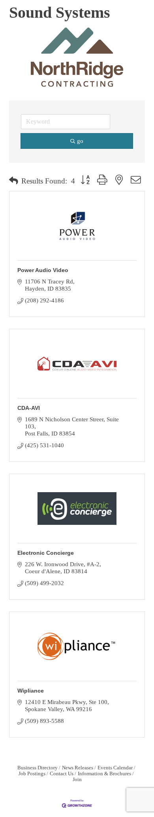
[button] (13, 181)
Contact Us (61, 773)
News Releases (77, 768)
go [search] (80, 141)
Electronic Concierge (45, 553)
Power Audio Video (42, 270)
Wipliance (30, 690)
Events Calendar (115, 768)
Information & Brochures (104, 773)
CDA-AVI (28, 408)
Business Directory (37, 768)
